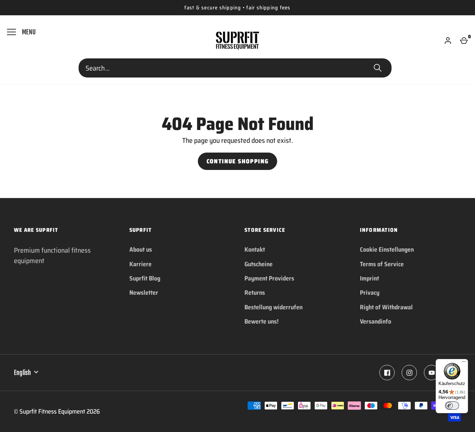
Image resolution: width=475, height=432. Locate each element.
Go (377, 68)
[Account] (448, 40)
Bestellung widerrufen (273, 307)
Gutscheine (258, 264)
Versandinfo (375, 321)
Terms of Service (382, 264)
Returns (254, 292)
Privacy (369, 292)
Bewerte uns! (261, 321)
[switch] (452, 405)
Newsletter (143, 292)
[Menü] (464, 363)
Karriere (140, 264)
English (22, 372)
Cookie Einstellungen (387, 249)
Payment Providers (269, 278)
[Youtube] (431, 372)
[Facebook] (387, 372)
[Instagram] (409, 372)
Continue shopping (238, 161)
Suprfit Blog (144, 278)
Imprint (369, 278)
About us (140, 249)
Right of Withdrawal (386, 307)
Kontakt (254, 249)
